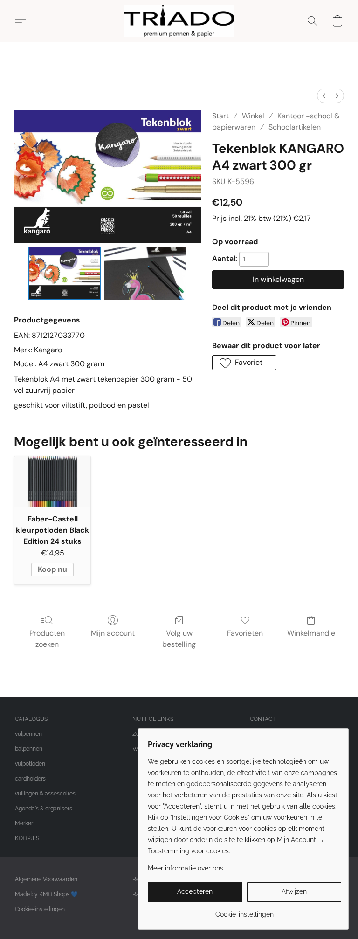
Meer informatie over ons (185, 868)
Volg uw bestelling (179, 638)
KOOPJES (27, 838)
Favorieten (245, 633)
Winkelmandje (311, 633)
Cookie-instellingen (40, 909)
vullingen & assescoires (45, 793)
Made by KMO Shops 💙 (46, 894)
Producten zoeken (47, 638)
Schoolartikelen (294, 127)
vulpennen (28, 734)
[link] (244, 911)
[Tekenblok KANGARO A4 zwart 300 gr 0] (64, 273)
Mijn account (113, 633)
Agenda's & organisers (43, 808)
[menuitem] (323, 96)
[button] (179, 21)
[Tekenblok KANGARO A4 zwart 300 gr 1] (145, 273)
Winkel (253, 116)
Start (220, 116)
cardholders (30, 778)
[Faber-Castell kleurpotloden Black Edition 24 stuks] (52, 481)
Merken (24, 823)
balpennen (28, 749)
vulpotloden (30, 764)
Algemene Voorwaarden (46, 879)
